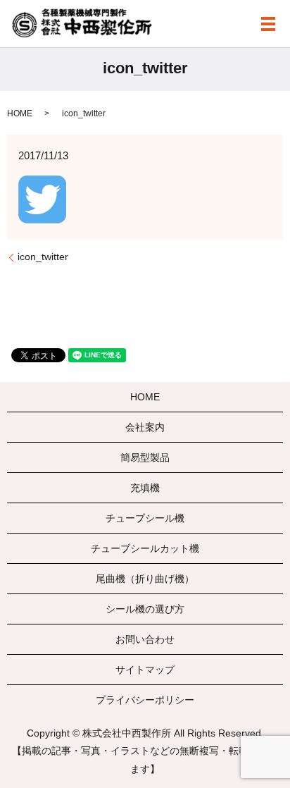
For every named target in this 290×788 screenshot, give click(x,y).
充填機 (145, 487)
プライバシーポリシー (145, 700)
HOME (19, 113)
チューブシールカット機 (145, 548)
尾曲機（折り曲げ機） (145, 578)
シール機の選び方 (145, 609)
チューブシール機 (145, 518)
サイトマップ (145, 669)
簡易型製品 (145, 457)
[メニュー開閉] (268, 24)
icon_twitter (43, 256)
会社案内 (145, 427)
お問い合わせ (145, 639)
